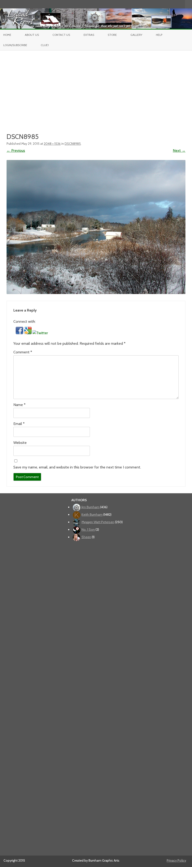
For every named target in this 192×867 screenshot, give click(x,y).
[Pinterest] (176, 4)
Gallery (136, 34)
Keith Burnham (92, 514)
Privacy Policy (176, 860)
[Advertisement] (96, 85)
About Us (32, 34)
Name (19, 405)
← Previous (16, 150)
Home (7, 34)
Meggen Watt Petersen (97, 522)
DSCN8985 (73, 143)
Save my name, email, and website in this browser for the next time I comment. (77, 467)
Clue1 (45, 45)
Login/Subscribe (15, 45)
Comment (22, 352)
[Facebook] (162, 4)
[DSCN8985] (96, 227)
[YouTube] (167, 4)
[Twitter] (157, 4)
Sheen (86, 537)
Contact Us (61, 34)
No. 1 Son (88, 529)
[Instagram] (172, 4)
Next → (179, 150)
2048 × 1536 (52, 143)
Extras (89, 34)
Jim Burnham (90, 507)
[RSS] (181, 4)
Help (159, 34)
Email (19, 423)
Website (20, 442)
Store (112, 34)
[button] (20, 333)
